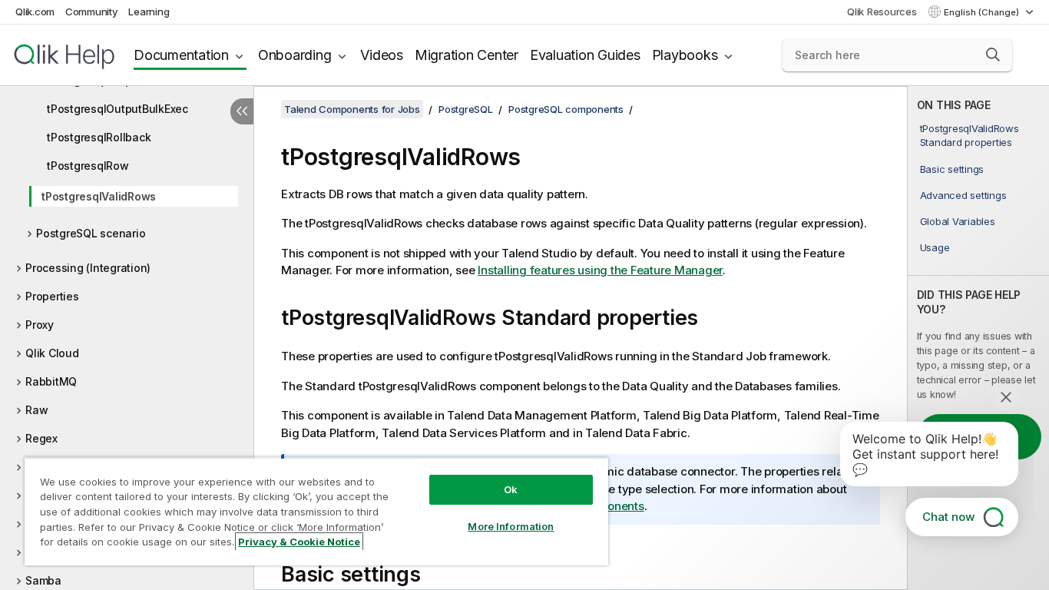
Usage (935, 247)
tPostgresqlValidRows (98, 196)
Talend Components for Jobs (352, 109)
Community (91, 11)
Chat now (948, 516)
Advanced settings (963, 195)
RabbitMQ (51, 381)
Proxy (39, 324)
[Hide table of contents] (241, 111)
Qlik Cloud (52, 353)
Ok (511, 489)
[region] (316, 511)
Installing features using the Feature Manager (600, 270)
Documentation (181, 55)
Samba (43, 580)
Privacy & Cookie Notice (299, 541)
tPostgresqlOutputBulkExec (117, 108)
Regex (41, 438)
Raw (36, 409)
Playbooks (685, 55)
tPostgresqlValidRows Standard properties (969, 135)
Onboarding (295, 55)
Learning (148, 11)
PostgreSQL (465, 109)
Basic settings (952, 169)
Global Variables (957, 221)
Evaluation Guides (585, 55)
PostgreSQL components (566, 109)
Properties (52, 296)
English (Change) (982, 12)
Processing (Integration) (88, 267)
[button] (992, 54)
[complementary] (978, 338)
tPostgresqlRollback (99, 137)
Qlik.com (35, 11)
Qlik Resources (882, 11)
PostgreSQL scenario (90, 233)
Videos (381, 55)
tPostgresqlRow (88, 165)
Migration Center (466, 55)
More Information (511, 526)
